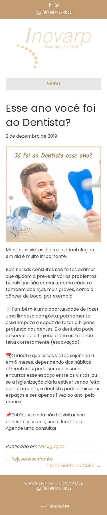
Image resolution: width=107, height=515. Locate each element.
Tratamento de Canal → (74, 465)
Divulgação (51, 446)
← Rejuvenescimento (29, 459)
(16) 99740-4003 (57, 12)
